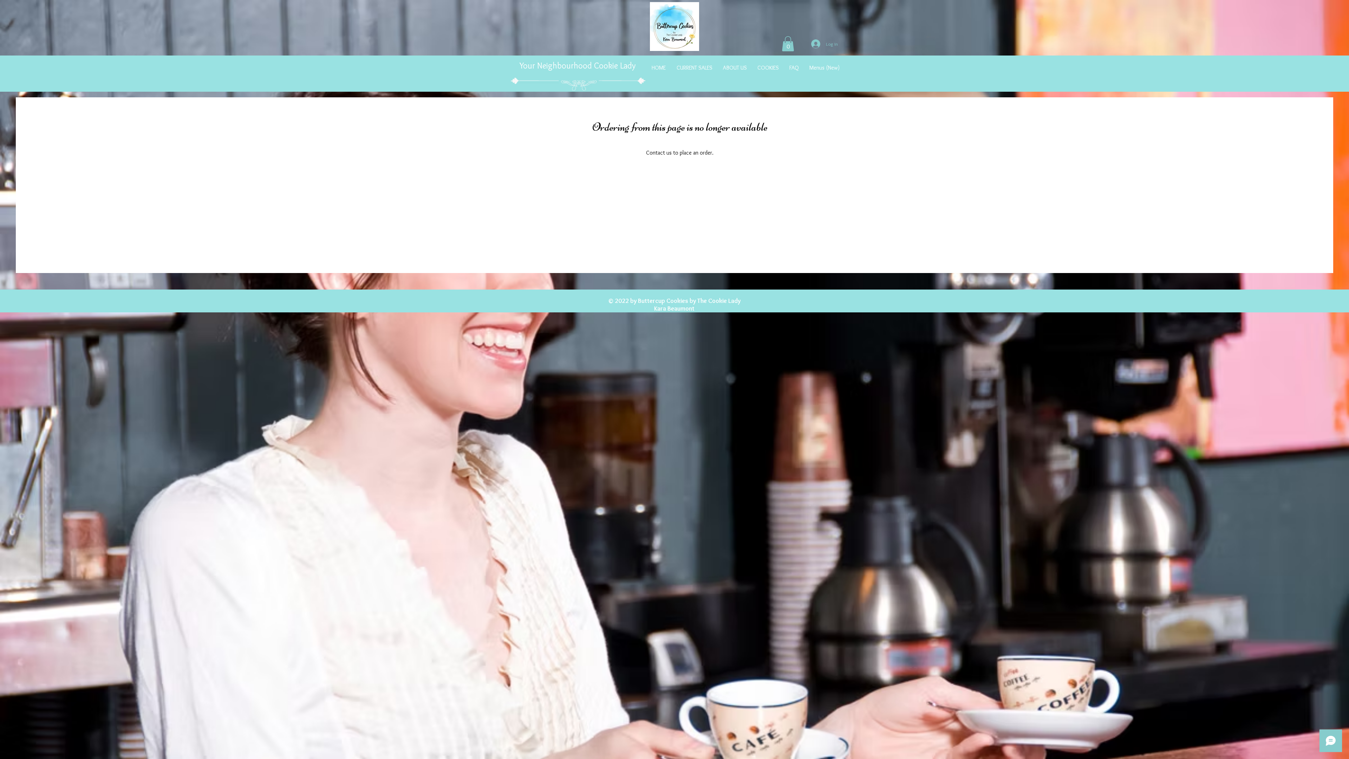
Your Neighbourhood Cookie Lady (579, 65)
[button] (788, 43)
